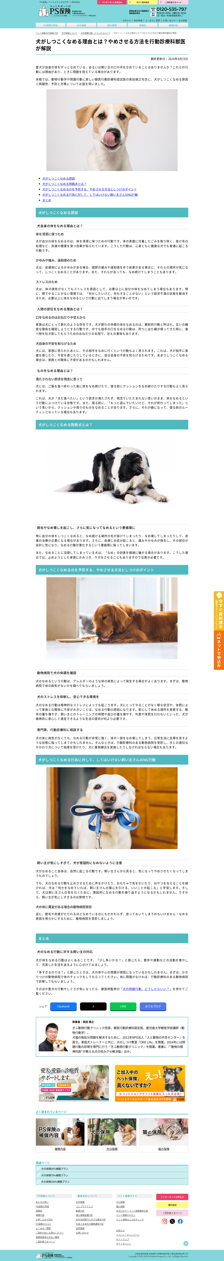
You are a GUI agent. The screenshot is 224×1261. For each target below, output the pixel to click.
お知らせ (126, 20)
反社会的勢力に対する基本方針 (91, 1219)
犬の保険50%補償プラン (54, 1168)
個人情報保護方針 (84, 1215)
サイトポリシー (123, 1243)
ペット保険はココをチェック (130, 1219)
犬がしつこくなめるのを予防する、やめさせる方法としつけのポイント (89, 189)
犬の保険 (81, 25)
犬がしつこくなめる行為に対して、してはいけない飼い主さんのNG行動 (90, 194)
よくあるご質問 (152, 20)
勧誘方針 (80, 1210)
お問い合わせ (169, 20)
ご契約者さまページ (45, 1241)
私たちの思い (42, 1202)
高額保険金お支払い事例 (47, 1237)
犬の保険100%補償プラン (55, 1181)
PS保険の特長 (50, 25)
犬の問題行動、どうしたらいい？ (146, 989)
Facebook (63, 1006)
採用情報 (138, 20)
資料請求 (172, 1205)
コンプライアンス (84, 1206)
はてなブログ (153, 1006)
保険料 (142, 25)
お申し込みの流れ (44, 1219)
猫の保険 (112, 25)
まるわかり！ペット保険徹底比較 (132, 1210)
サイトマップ (122, 1239)
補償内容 (173, 25)
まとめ (46, 200)
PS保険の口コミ (43, 1223)
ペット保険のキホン (125, 1215)
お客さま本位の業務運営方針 (90, 1223)
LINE (123, 1006)
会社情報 (182, 20)
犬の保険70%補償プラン (54, 1175)
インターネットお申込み (172, 1196)
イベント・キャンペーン (128, 1234)
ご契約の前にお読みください (49, 1232)
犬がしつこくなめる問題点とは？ (64, 184)
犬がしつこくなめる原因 (58, 178)
